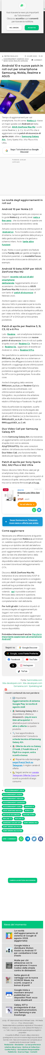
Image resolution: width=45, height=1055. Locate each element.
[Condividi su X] (34, 838)
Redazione (8, 1045)
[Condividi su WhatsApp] (34, 510)
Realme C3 (24, 343)
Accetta (32, 28)
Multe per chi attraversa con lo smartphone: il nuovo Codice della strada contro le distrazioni (25, 965)
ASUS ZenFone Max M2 (23, 127)
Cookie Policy (10, 1049)
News (6, 61)
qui (12, 591)
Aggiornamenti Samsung (14, 802)
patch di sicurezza (23, 292)
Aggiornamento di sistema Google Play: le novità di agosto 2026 (26, 704)
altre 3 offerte (19, 726)
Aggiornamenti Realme (13, 798)
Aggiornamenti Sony (12, 806)
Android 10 (8, 232)
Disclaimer (19, 1045)
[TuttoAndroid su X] (13, 665)
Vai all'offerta (26, 504)
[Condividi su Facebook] (40, 838)
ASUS (27, 59)
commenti (38, 60)
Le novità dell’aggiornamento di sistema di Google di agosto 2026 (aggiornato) (26, 935)
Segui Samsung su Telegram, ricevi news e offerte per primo (23, 521)
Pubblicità (12, 1052)
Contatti (33, 1052)
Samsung (24, 61)
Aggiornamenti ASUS (15, 790)
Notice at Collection (31, 1047)
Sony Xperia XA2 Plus (12, 827)
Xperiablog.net (35, 686)
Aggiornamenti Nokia (12, 794)
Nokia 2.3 (31, 120)
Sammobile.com (34, 680)
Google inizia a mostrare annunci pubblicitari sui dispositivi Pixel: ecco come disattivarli (25, 995)
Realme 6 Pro (27, 350)
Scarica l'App (23, 1052)
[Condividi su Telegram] (39, 510)
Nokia (10, 61)
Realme (17, 61)
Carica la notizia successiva (23, 880)
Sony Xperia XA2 (31, 823)
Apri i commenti (9, 839)
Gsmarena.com (21, 686)
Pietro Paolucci (11, 56)
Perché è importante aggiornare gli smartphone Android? (22, 636)
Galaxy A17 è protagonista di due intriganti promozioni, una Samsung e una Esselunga (25, 1010)
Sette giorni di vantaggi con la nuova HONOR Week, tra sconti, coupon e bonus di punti (26, 980)
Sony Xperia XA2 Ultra (12, 831)
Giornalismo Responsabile (28, 1049)
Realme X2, (10, 347)
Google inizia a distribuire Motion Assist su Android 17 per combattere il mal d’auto (25, 950)
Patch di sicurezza (11, 814)
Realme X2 (19, 819)
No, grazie (14, 28)
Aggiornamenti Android (14, 59)
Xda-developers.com (12, 683)
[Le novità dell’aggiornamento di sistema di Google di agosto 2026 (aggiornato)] (9, 935)
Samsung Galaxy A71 (12, 823)
